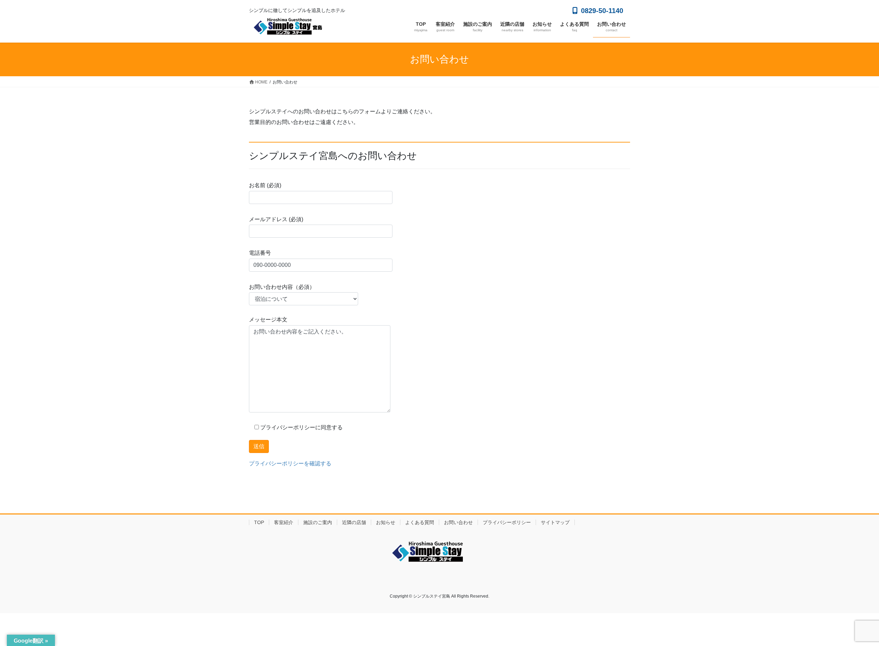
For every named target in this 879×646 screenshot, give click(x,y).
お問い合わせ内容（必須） (282, 287)
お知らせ (385, 522)
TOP (259, 522)
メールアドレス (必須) (276, 219)
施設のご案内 (317, 522)
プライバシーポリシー (507, 522)
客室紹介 (283, 522)
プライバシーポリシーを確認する (290, 463)
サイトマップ (555, 522)
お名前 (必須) (265, 185)
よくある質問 (419, 522)
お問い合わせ (458, 522)
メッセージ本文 (268, 319)
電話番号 (260, 253)
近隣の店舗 (354, 522)
